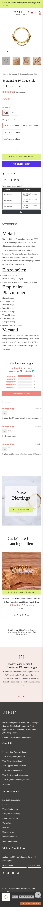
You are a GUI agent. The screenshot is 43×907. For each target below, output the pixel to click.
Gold (6, 113)
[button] (34, 13)
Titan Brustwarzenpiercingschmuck (15, 775)
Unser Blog (6, 823)
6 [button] (28, 615)
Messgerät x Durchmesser (11, 120)
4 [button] (22, 615)
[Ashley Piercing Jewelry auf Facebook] (3, 873)
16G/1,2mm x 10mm (12, 132)
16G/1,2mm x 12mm (12, 139)
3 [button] (20, 615)
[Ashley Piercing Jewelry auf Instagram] (18, 873)
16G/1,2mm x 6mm (11, 126)
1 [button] (15, 615)
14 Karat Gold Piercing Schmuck (14, 752)
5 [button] (25, 615)
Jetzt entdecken (21, 509)
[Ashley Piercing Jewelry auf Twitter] (8, 873)
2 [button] (17, 615)
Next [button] (39, 61)
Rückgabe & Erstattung (11, 814)
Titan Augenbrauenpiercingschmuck (16, 780)
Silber (14, 113)
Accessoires (6, 784)
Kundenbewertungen (10, 818)
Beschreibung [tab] (9, 224)
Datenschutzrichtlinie (10, 837)
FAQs (4, 805)
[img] (8, 409)
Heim (4, 74)
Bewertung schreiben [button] (21, 393)
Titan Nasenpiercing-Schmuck (13, 757)
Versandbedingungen (10, 809)
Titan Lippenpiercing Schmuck (14, 766)
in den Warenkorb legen (30, 903)
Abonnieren (34, 865)
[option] (21, 584)
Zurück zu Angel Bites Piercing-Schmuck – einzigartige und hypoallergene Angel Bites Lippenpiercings (22, 632)
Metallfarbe (6, 107)
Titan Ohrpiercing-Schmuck (12, 761)
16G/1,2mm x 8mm (30, 126)
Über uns (5, 828)
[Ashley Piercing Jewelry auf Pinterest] (13, 873)
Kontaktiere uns (8, 832)
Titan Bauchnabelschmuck (12, 770)
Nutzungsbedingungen (10, 841)
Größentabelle (12, 174)
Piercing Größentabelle (11, 800)
